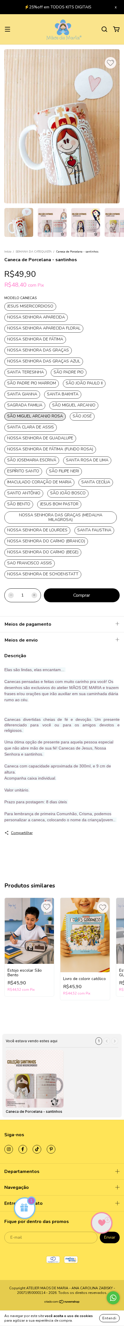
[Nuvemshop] (62, 1306)
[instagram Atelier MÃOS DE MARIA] (8, 1153)
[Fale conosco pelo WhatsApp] (113, 1297)
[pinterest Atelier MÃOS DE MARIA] (51, 1153)
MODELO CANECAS (20, 301)
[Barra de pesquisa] (104, 33)
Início (7, 255)
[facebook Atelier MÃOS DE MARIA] (22, 1153)
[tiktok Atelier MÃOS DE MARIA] (37, 1153)
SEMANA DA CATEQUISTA (34, 255)
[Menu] (7, 33)
